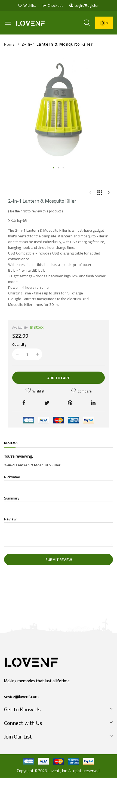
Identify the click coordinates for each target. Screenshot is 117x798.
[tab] (11, 443)
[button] (53, 168)
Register (92, 5)
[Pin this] (70, 402)
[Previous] (90, 194)
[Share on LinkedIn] (93, 402)
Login (79, 5)
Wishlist (29, 5)
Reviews (11, 443)
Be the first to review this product (35, 211)
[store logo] (32, 22)
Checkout (55, 5)
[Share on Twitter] (47, 402)
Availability (20, 327)
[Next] (109, 194)
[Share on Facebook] (23, 402)
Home (9, 44)
